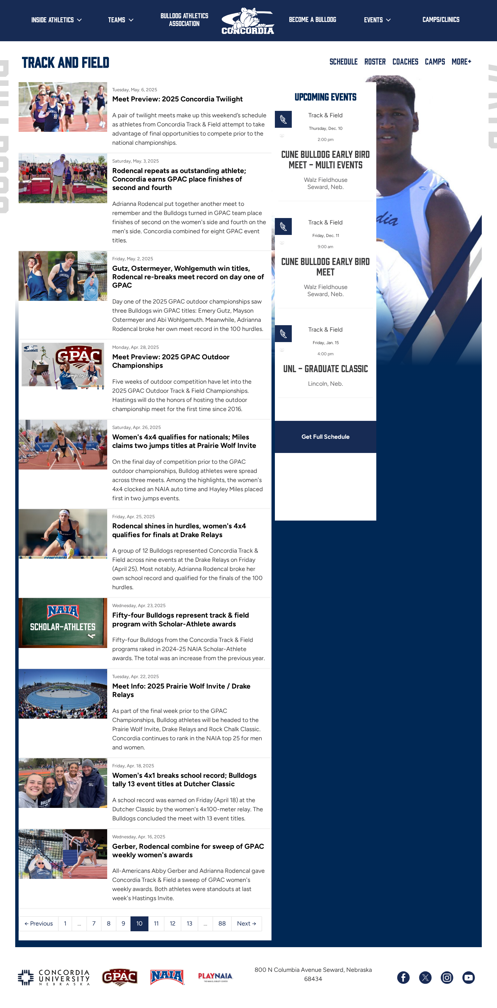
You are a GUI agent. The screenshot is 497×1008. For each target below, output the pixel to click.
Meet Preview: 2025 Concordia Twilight (177, 99)
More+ (462, 61)
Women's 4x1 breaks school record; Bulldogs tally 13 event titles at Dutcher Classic (184, 779)
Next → (246, 923)
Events (373, 19)
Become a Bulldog (312, 19)
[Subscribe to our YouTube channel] (468, 977)
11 (156, 923)
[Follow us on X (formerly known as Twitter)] (425, 977)
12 (172, 923)
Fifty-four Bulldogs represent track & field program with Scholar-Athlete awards (180, 619)
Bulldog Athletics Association (184, 19)
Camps (435, 61)
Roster (375, 61)
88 (222, 923)
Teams (116, 19)
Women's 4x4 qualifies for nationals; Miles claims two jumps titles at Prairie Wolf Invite (184, 441)
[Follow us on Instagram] (446, 977)
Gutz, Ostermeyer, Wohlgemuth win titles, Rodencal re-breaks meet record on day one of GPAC (188, 277)
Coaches (405, 61)
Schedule (344, 61)
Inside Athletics (52, 19)
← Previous (38, 923)
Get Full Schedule (326, 436)
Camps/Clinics (441, 19)
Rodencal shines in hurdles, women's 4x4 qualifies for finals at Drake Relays (179, 530)
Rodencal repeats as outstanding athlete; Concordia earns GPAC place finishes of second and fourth (179, 179)
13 (189, 923)
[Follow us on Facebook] (403, 977)
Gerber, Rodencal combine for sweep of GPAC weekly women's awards (188, 850)
